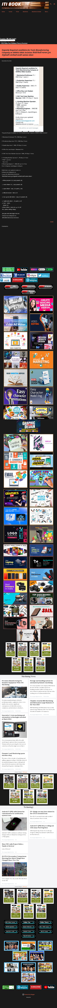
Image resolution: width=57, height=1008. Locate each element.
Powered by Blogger (29, 994)
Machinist (25, 11)
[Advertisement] (28, 27)
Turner (10, 11)
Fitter (17, 11)
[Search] (51, 3)
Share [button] (51, 222)
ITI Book (11, 4)
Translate (12, 41)
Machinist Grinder (36, 11)
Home (3, 11)
